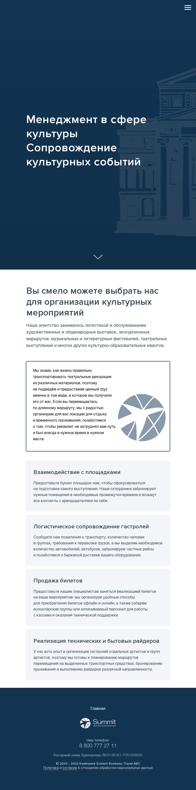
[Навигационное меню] (188, 7)
